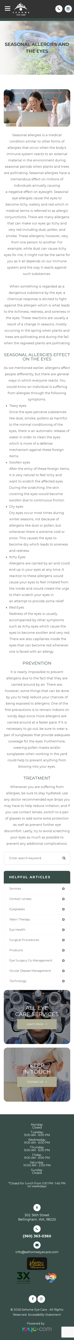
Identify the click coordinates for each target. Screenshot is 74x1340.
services (15, 888)
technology (18, 981)
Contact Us (35, 1081)
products (16, 950)
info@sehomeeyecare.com (37, 1252)
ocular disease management (30, 970)
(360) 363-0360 (37, 1236)
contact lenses (20, 899)
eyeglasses (17, 909)
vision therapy (19, 919)
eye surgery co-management (30, 960)
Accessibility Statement (44, 1314)
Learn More (35, 1024)
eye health (17, 929)
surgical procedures (24, 940)
